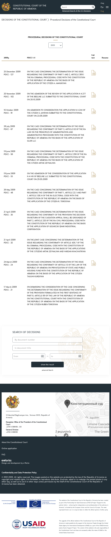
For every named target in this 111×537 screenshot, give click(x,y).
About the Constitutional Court (15, 442)
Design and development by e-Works (15, 463)
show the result (47, 364)
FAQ (3, 454)
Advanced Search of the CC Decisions (76, 11)
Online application (9, 448)
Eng (102, 11)
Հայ (102, 3)
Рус (102, 7)
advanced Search (47, 370)
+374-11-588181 (12, 427)
